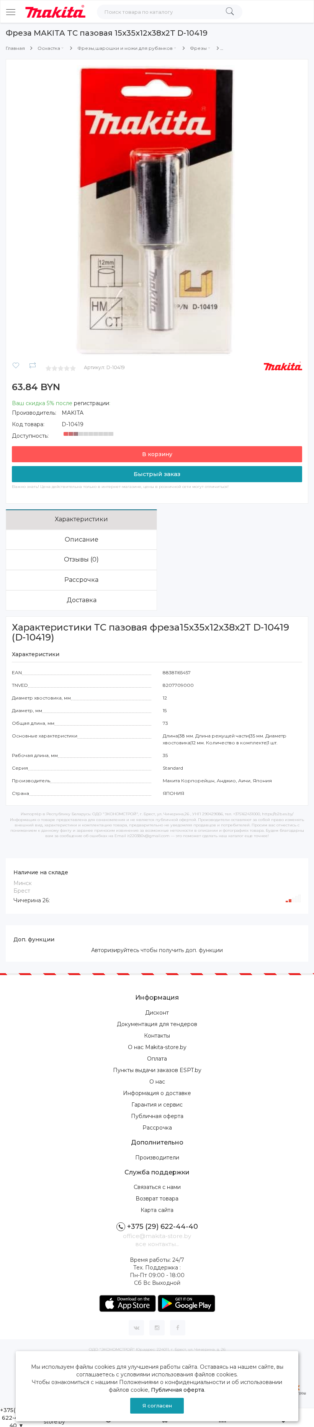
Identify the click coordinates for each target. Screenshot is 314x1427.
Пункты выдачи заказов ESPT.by (157, 1070)
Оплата (157, 1058)
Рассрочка (81, 579)
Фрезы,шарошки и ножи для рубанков (125, 48)
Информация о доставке (157, 1093)
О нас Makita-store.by (157, 1047)
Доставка (81, 600)
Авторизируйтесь (115, 950)
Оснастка (49, 48)
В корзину (157, 454)
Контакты (157, 1035)
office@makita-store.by (157, 1236)
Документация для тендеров (157, 1024)
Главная (15, 48)
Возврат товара (157, 1198)
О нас (157, 1081)
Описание (81, 539)
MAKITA (72, 412)
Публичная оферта (157, 1116)
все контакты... (157, 1244)
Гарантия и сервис (157, 1104)
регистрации (91, 403)
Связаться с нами (157, 1187)
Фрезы (198, 48)
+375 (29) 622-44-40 (162, 1226)
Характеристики (81, 519)
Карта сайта (157, 1210)
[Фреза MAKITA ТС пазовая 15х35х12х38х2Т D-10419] (157, 210)
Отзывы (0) (81, 559)
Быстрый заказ (157, 474)
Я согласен (157, 1405)
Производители (157, 1157)
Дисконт (157, 1012)
